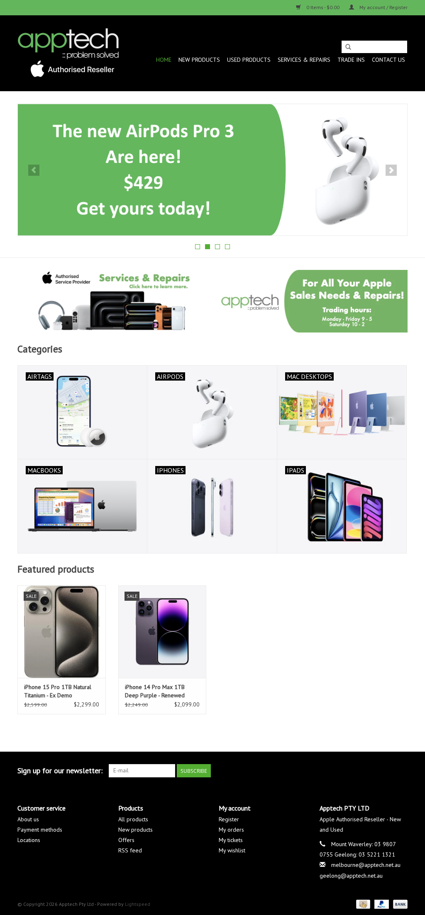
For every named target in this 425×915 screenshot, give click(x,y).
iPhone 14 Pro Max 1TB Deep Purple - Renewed (155, 691)
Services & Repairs (304, 59)
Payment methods (39, 829)
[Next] (391, 170)
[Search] (348, 47)
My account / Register (383, 7)
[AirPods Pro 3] (212, 169)
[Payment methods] (362, 903)
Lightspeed (137, 904)
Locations (28, 840)
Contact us (388, 59)
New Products (199, 59)
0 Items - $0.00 (323, 7)
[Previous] (33, 170)
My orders (231, 829)
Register (229, 819)
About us (28, 819)
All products (133, 819)
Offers (126, 840)
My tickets (231, 840)
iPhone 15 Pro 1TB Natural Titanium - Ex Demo (57, 691)
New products (135, 829)
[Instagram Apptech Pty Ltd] (401, 770)
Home (163, 59)
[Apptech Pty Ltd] (68, 53)
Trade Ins (351, 59)
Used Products (249, 59)
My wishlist (232, 850)
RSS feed (130, 850)
